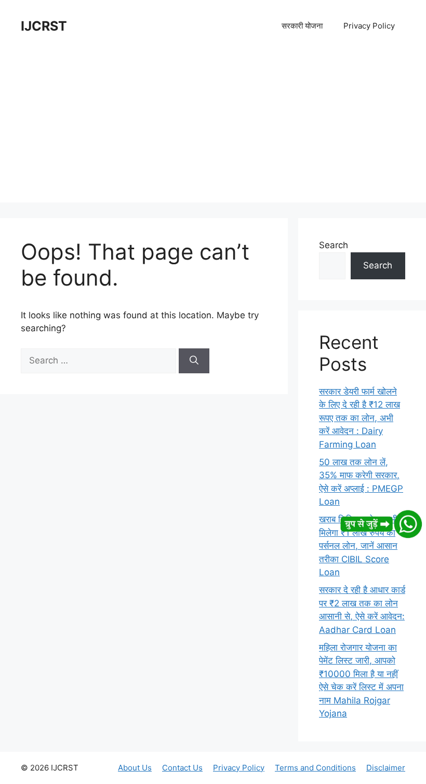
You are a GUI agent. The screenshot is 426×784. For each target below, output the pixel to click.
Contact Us (182, 768)
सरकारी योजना (302, 26)
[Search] (194, 360)
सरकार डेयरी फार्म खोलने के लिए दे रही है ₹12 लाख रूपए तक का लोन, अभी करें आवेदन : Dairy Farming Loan (359, 418)
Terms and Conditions (315, 768)
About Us (135, 768)
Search (333, 245)
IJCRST (44, 26)
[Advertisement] (213, 129)
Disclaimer (385, 768)
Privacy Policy (369, 26)
